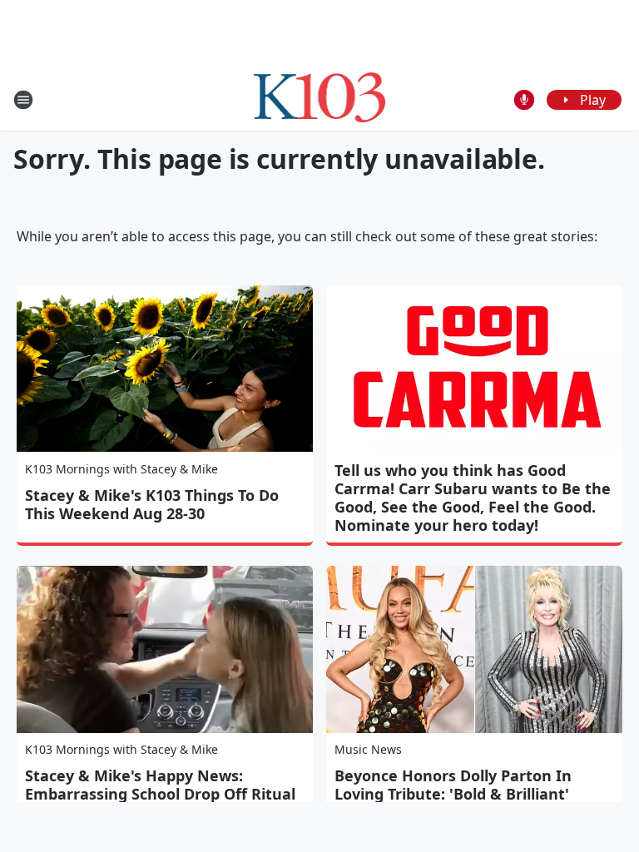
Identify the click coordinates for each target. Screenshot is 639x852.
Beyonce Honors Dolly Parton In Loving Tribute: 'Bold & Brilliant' (453, 784)
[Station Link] (320, 99)
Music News (368, 749)
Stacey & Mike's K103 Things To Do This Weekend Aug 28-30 (152, 504)
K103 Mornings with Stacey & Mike (121, 469)
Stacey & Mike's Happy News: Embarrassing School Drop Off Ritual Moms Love (160, 793)
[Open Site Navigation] (23, 100)
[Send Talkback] (524, 100)
